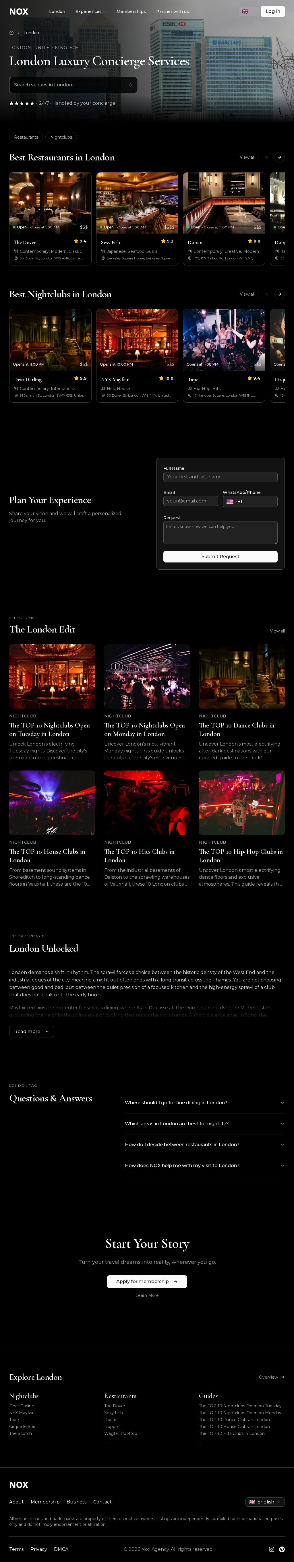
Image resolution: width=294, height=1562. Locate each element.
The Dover (114, 1405)
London (57, 11)
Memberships (131, 11)
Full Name (173, 468)
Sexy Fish (113, 1412)
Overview (268, 1377)
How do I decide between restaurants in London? (182, 1144)
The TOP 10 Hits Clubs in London (232, 1433)
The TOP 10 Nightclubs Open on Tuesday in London (240, 1406)
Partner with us (172, 11)
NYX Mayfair (21, 1412)
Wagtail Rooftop (120, 1433)
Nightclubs (61, 137)
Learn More (147, 1295)
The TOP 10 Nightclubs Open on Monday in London (240, 1413)
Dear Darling (21, 1405)
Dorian (110, 1419)
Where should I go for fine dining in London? (176, 1102)
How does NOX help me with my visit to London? (182, 1165)
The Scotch (20, 1433)
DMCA (61, 1549)
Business (76, 1502)
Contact (102, 1502)
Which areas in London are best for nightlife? (177, 1123)
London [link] (31, 32)
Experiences (89, 11)
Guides (208, 1396)
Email (169, 492)
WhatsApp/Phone (242, 492)
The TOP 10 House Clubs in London (234, 1426)
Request (172, 517)
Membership (45, 1502)
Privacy (38, 1549)
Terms (16, 1549)
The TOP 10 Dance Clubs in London (234, 1419)
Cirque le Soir (22, 1426)
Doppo (111, 1426)
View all (247, 157)
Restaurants (26, 137)
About (16, 1502)
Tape (14, 1419)
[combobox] (249, 11)
